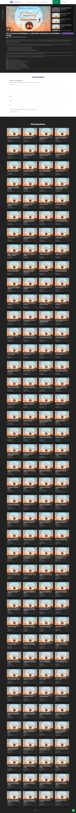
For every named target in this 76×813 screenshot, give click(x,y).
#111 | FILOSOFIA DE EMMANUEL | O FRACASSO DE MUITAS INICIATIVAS (29, 337)
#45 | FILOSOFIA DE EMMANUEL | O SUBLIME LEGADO (61, 609)
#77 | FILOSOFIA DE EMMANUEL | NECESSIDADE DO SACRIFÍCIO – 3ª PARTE (61, 470)
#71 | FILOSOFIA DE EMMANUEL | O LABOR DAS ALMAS (29, 505)
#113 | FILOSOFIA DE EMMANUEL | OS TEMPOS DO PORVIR (61, 321)
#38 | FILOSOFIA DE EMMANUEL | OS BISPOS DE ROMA (45, 644)
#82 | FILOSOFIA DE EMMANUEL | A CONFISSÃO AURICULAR (45, 454)
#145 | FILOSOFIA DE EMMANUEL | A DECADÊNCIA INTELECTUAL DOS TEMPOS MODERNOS (61, 187)
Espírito (8, 509)
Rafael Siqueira (25, 156)
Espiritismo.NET (15, 36)
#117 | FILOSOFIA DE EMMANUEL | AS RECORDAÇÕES (61, 304)
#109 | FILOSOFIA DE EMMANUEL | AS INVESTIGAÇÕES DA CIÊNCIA (61, 337)
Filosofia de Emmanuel (23, 36)
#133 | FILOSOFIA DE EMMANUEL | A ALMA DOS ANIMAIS (61, 237)
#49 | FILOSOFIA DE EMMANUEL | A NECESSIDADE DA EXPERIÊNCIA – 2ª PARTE (61, 592)
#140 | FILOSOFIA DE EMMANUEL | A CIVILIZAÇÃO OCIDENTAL (13, 221)
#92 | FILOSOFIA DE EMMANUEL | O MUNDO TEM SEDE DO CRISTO (13, 421)
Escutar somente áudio (68, 33)
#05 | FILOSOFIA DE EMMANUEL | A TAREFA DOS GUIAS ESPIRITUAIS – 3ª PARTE (61, 783)
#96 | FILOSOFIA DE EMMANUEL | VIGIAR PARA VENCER (13, 404)
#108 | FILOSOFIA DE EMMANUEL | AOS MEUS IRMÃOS (13, 354)
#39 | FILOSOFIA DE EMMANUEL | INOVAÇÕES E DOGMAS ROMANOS (29, 644)
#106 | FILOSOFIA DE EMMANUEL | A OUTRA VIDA (45, 354)
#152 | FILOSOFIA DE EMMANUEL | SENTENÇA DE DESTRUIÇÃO (13, 171)
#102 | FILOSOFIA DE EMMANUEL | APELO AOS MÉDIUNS (45, 371)
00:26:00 (7, 63)
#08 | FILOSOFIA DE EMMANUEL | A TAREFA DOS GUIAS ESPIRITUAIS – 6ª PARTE (13, 783)
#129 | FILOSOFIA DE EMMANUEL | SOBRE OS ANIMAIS (61, 254)
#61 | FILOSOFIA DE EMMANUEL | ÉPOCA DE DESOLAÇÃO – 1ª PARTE (61, 539)
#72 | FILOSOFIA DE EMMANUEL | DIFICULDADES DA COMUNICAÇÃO (13, 505)
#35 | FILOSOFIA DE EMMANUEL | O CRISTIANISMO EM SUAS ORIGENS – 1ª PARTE (29, 661)
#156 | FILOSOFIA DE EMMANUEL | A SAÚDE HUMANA (13, 154)
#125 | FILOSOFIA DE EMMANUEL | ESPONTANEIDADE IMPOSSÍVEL (61, 271)
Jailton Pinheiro (9, 156)
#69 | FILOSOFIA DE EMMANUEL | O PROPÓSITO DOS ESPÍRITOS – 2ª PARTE (61, 505)
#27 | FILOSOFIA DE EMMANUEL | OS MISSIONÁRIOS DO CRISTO (29, 696)
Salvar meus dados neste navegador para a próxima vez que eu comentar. (23, 109)
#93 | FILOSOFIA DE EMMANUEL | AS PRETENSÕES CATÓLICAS (61, 404)
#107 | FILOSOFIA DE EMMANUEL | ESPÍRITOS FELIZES (29, 354)
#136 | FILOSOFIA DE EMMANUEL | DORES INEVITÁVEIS (13, 237)
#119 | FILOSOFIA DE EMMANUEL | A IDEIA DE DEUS (29, 304)
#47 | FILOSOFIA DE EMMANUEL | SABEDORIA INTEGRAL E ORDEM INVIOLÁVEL (29, 609)
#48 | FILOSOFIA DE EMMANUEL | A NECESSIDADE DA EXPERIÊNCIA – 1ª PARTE (13, 609)
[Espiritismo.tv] (15, 2)
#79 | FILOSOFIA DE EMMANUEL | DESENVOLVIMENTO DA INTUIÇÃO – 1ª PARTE (29, 470)
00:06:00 (7, 61)
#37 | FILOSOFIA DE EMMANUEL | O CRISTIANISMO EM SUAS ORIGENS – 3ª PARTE (61, 644)
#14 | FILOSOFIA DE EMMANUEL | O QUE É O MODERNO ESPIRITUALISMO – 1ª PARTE (45, 748)
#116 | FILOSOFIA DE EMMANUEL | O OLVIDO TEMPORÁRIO (13, 321)
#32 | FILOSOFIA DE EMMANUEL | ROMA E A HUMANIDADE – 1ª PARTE (13, 679)
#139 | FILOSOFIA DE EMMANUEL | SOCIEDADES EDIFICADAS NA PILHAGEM (29, 221)
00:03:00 (7, 59)
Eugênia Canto (57, 223)
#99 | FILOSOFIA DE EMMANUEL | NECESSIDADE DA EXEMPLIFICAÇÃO (29, 387)
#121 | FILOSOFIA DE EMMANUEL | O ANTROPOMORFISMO (61, 287)
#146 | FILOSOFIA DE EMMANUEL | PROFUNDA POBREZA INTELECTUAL (46, 187)
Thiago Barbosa (25, 273)
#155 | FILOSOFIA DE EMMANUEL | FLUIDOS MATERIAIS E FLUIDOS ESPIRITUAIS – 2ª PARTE (29, 154)
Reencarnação (25, 561)
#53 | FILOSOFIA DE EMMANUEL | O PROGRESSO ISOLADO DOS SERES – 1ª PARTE (61, 574)
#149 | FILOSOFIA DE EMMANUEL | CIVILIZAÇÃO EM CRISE (61, 171)
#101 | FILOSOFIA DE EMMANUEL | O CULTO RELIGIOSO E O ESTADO (61, 371)
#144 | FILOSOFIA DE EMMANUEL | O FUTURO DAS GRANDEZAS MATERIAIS (13, 204)
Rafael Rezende (9, 173)
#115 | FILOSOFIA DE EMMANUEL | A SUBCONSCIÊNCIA (29, 321)
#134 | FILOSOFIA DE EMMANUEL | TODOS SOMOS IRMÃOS (45, 237)
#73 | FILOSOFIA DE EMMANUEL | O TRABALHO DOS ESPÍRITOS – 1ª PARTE (61, 487)
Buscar (45, 2)
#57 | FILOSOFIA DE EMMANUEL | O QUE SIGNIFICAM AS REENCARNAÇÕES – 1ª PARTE (61, 557)
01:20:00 (7, 67)
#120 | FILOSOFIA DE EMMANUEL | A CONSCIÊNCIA (13, 304)
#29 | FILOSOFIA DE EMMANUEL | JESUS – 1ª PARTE (61, 679)
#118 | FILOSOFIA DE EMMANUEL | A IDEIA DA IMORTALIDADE (45, 304)
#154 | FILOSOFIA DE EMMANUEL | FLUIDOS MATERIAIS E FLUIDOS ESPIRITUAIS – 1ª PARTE (45, 154)
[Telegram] (3, 14)
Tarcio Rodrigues (9, 206)
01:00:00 (7, 65)
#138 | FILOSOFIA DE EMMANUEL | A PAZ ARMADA (45, 221)
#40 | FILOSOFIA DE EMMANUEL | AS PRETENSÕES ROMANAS (13, 644)
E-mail (10, 100)
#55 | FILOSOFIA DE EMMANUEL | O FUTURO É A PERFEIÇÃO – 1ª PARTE (29, 574)
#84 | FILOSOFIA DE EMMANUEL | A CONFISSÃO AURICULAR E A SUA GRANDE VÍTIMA (13, 454)
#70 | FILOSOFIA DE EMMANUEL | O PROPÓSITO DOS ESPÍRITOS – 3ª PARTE (45, 505)
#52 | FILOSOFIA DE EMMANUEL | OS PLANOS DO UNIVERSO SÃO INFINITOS (13, 592)
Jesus (40, 509)
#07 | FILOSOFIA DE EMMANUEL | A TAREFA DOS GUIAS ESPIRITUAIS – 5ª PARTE (29, 783)
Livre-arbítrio (9, 770)
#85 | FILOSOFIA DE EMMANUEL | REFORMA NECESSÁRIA (61, 437)
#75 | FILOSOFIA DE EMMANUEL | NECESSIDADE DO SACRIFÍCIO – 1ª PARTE (29, 487)
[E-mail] (3, 18)
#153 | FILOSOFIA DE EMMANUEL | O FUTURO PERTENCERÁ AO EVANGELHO (61, 154)
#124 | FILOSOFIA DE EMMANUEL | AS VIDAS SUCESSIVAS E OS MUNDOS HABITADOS (13, 287)
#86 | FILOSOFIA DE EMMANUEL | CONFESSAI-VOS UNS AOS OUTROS (45, 437)
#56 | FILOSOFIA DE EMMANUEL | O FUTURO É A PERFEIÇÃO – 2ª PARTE (13, 574)
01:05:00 (7, 66)
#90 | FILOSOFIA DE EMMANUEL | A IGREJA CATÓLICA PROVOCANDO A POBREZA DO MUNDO (45, 421)
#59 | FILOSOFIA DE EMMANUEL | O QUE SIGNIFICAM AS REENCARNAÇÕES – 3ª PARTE (29, 557)
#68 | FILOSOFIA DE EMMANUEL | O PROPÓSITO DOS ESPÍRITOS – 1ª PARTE (13, 522)
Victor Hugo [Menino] (42, 223)
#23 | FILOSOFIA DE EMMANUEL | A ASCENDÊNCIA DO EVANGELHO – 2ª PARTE (29, 714)
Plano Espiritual (25, 509)
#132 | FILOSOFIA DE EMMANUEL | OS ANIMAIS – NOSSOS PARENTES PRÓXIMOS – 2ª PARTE (14, 254)
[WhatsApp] (3, 16)
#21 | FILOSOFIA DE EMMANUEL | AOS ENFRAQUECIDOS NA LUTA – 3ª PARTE (61, 714)
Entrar (56, 2)
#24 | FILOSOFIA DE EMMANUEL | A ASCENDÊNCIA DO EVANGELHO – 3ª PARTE (13, 714)
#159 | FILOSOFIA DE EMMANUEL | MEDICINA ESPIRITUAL (29, 138)
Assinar (34, 2)
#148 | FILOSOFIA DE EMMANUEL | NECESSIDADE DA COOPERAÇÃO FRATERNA (13, 187)
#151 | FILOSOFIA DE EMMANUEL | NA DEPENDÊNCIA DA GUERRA (29, 171)
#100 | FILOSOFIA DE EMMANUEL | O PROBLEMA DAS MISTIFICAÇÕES (13, 387)
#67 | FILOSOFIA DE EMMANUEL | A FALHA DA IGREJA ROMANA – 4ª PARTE (29, 522)
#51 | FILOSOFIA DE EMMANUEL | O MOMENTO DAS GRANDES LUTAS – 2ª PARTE (29, 592)
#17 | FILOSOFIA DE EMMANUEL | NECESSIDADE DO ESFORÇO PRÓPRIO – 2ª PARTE (61, 731)
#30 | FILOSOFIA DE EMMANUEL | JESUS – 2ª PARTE (45, 679)
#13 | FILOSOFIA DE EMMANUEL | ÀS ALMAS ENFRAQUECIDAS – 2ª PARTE (61, 748)
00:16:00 (7, 62)
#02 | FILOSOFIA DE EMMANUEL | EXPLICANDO (45, 801)
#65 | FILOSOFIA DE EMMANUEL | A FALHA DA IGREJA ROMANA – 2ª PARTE (61, 522)
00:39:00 (7, 64)
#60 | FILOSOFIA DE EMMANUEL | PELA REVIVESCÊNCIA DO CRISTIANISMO (13, 557)
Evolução (56, 509)
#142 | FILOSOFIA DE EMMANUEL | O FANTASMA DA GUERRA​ (45, 204)
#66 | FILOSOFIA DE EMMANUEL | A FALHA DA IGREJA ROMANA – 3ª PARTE (45, 522)
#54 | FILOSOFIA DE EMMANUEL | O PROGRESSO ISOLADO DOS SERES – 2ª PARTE (45, 574)
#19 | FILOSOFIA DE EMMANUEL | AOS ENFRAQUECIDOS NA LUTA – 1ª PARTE (30, 731)
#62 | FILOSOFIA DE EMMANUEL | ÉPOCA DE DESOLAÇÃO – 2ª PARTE (45, 539)
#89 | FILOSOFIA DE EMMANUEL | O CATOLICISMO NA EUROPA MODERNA (61, 421)
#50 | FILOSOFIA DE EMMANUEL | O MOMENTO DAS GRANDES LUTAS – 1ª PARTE (45, 592)
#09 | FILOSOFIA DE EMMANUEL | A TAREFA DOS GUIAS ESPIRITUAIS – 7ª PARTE (61, 766)
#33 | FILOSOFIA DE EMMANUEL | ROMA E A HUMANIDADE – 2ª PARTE (61, 661)
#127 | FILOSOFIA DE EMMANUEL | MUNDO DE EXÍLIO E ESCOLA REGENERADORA (29, 271)
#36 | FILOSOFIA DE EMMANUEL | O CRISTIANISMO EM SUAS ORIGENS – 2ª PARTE (13, 661)
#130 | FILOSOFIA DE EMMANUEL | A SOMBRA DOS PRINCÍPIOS (45, 254)
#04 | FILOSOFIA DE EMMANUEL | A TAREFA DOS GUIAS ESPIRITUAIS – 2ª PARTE (13, 801)
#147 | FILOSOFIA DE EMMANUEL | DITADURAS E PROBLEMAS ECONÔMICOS (29, 187)
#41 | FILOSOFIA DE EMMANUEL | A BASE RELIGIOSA (61, 627)
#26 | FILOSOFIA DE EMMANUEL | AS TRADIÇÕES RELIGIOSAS (45, 696)
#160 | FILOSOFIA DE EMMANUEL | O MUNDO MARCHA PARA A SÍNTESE (13, 138)
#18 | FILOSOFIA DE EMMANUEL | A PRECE (45, 731)
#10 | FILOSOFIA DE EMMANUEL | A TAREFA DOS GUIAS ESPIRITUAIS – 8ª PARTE (45, 766)
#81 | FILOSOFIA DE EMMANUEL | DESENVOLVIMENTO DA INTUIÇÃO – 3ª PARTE (61, 454)
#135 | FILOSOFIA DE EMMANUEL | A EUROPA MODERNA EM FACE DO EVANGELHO (29, 237)
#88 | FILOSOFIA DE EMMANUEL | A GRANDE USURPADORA (13, 437)
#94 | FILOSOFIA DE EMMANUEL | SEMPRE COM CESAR (45, 404)
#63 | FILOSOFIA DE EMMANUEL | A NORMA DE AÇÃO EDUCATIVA (29, 539)
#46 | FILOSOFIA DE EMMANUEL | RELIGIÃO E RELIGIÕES (45, 609)
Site (10, 105)
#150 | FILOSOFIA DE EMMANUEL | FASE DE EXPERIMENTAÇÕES (45, 171)
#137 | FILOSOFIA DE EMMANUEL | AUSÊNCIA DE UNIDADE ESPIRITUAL (61, 221)
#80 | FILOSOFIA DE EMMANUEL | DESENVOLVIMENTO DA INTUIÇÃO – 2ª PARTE (13, 470)
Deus (40, 526)
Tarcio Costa (41, 306)
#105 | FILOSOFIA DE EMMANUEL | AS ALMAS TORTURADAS (61, 354)
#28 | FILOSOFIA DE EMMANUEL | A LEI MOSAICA (13, 696)
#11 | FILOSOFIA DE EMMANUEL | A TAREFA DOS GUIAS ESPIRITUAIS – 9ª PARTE (29, 766)
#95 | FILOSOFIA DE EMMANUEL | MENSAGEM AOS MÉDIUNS (29, 404)
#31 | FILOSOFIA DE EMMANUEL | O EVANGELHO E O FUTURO (29, 679)
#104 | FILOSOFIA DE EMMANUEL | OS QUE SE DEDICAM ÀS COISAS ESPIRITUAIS (14, 371)
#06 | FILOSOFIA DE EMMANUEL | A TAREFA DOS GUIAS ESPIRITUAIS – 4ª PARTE (45, 783)
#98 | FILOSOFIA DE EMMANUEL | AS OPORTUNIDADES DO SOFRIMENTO (45, 387)
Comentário (11, 84)
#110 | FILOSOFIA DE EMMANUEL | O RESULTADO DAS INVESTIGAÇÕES (45, 337)
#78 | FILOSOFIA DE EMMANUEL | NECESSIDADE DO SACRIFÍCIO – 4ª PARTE (45, 470)
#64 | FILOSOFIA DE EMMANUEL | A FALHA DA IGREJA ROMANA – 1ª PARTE (13, 539)
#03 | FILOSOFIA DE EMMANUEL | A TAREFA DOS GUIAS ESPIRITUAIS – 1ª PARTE (29, 801)
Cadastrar (64, 2)
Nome (10, 96)
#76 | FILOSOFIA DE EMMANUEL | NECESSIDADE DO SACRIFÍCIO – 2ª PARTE (13, 487)
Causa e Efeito (57, 596)
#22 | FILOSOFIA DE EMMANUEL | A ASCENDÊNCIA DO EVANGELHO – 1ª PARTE (45, 714)
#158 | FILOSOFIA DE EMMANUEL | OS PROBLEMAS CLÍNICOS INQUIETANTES (45, 138)
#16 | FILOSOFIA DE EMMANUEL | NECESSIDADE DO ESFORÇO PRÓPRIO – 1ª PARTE (13, 748)
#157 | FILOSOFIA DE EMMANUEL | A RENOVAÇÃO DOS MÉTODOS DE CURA (61, 138)
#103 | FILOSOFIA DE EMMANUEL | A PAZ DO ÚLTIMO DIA (29, 371)
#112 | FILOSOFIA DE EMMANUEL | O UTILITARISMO (13, 337)
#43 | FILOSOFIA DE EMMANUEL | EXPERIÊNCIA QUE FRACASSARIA (29, 627)
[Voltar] (2, 6)
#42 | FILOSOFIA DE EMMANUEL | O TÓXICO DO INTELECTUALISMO (45, 627)
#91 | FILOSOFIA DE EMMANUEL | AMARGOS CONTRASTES (29, 421)
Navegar (29, 2)
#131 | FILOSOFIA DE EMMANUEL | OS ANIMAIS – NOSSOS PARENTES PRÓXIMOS (29, 254)
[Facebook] (3, 10)
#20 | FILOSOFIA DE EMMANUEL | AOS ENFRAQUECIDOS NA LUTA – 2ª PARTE (14, 731)
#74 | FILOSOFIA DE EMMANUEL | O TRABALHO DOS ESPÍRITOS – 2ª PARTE (45, 487)
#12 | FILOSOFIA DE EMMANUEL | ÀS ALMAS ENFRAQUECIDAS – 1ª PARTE (13, 766)
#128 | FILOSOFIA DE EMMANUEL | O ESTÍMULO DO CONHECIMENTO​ (13, 271)
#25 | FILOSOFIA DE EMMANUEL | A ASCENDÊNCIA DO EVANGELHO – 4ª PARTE (61, 696)
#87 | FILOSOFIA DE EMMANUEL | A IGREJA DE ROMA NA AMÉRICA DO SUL (29, 437)
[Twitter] (3, 12)
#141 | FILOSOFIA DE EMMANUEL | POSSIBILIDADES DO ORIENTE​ (61, 204)
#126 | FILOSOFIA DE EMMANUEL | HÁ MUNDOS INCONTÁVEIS (45, 271)
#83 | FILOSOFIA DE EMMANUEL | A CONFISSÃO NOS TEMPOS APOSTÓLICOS (29, 454)
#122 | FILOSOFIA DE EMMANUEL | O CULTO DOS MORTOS (45, 287)
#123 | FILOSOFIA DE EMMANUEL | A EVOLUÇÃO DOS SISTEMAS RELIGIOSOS (29, 287)
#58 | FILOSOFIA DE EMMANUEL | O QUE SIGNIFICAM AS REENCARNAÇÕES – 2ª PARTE (45, 557)
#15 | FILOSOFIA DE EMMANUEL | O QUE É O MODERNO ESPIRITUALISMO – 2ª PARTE (29, 748)
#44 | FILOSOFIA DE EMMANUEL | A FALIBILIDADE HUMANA (13, 627)
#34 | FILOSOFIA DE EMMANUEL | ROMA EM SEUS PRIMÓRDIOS (45, 661)
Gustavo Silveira (9, 36)
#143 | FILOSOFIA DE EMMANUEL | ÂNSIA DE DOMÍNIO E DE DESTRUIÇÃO (29, 204)
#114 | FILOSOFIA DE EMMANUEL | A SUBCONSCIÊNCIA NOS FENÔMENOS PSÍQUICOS (45, 321)
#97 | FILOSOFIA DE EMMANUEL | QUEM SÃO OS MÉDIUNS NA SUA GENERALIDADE (61, 387)
